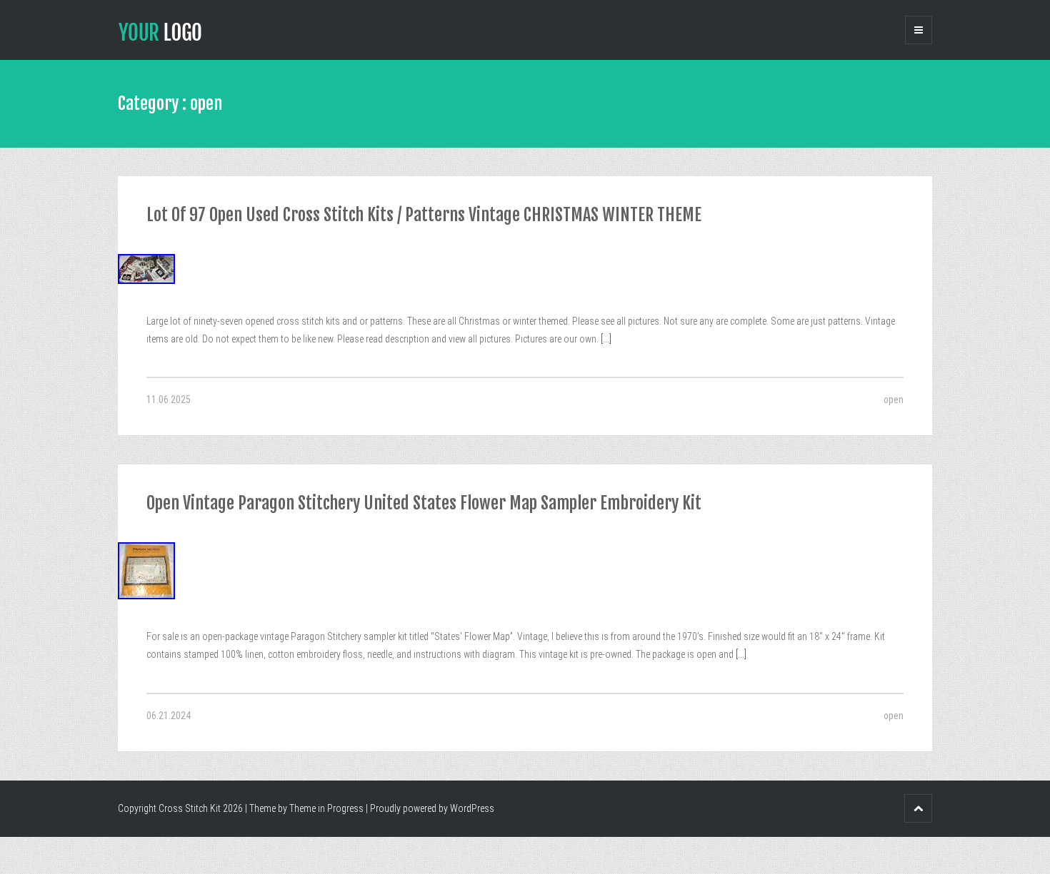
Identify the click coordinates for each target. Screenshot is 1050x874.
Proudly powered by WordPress (432, 808)
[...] (605, 339)
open (894, 399)
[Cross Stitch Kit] (160, 30)
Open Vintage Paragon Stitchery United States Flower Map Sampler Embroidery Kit (423, 503)
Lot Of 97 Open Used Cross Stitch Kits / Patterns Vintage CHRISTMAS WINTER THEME (423, 214)
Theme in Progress (326, 808)
